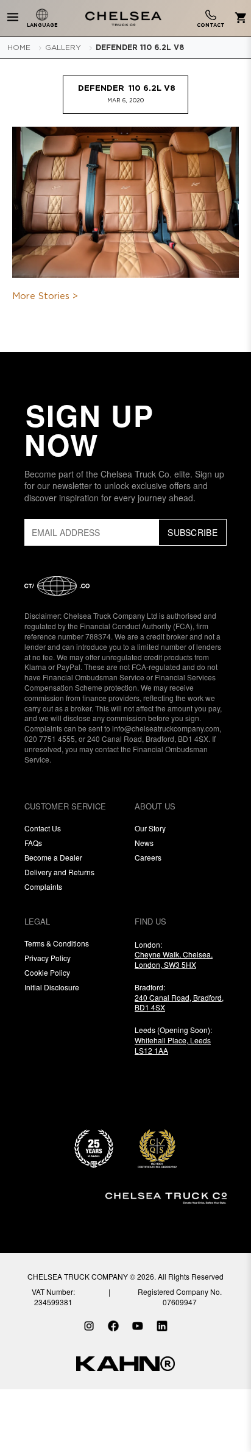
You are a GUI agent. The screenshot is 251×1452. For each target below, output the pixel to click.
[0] (238, 18)
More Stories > (45, 296)
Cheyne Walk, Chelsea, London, (174, 959)
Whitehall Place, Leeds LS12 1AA (173, 1045)
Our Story (150, 828)
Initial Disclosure (51, 987)
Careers (148, 857)
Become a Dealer (53, 857)
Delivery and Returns (59, 872)
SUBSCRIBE (192, 532)
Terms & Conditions (56, 943)
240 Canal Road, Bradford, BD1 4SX (179, 1002)
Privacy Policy (47, 958)
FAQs (33, 842)
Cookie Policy (47, 972)
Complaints (43, 886)
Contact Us (42, 828)
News (144, 842)
